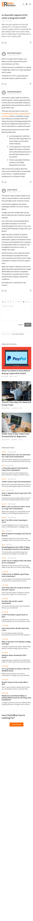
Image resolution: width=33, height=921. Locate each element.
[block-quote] (18, 302)
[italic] (5, 302)
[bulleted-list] (29, 302)
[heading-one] (10, 302)
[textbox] (16, 307)
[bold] (3, 302)
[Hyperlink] (21, 302)
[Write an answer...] (30, 42)
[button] (23, 302)
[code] (16, 302)
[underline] (8, 302)
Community (5, 571)
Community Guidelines (18, 334)
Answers (4, 452)
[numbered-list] (26, 302)
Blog (3, 465)
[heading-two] (13, 302)
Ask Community (16, 724)
